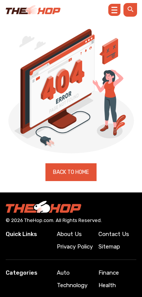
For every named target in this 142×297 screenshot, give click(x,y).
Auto (63, 272)
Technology (72, 285)
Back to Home (71, 172)
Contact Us (113, 234)
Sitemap (109, 246)
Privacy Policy (75, 246)
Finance (108, 272)
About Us (69, 234)
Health (107, 285)
